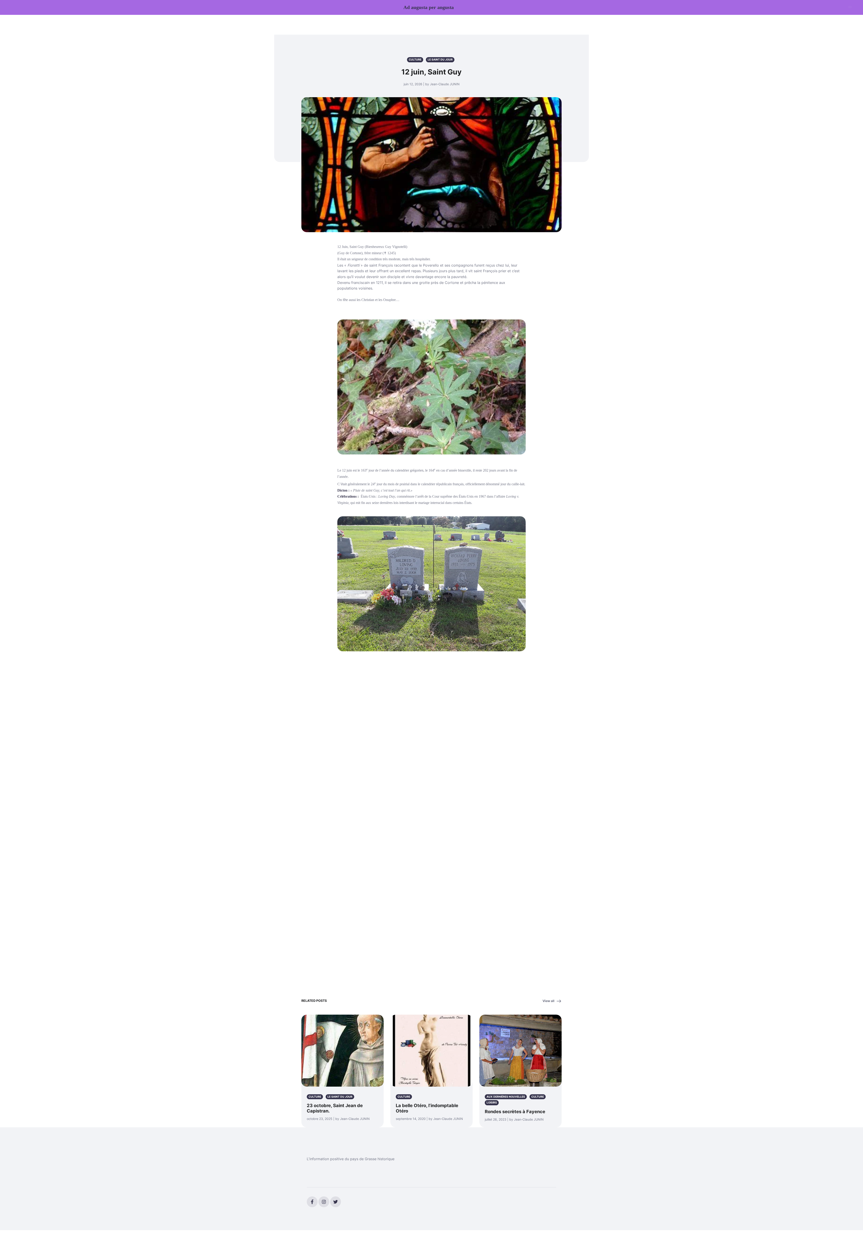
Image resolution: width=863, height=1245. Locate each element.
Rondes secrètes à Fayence (515, 1111)
